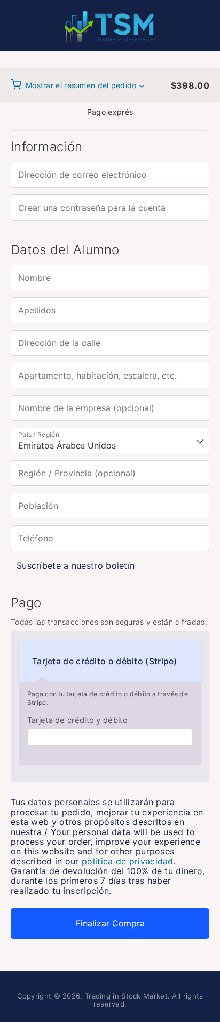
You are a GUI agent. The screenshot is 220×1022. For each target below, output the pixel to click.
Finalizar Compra (110, 923)
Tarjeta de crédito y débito (77, 720)
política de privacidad (128, 861)
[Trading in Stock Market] (110, 26)
